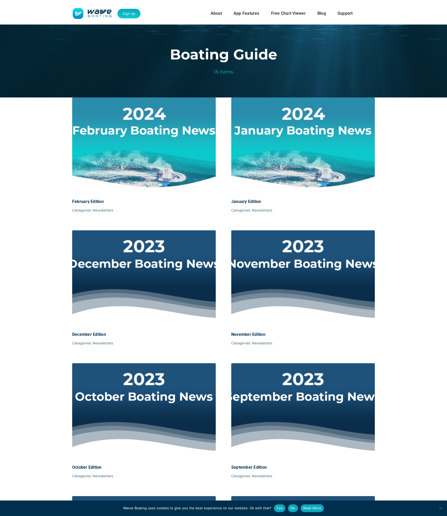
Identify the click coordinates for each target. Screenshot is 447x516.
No (292, 508)
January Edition (246, 201)
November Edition (248, 334)
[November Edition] (303, 233)
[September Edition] (303, 366)
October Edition (87, 467)
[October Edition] (144, 366)
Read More (312, 508)
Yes (280, 508)
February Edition (88, 201)
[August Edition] (144, 499)
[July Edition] (303, 499)
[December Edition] (144, 233)
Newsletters (103, 210)
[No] (440, 508)
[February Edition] (144, 100)
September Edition (249, 467)
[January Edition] (303, 100)
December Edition (89, 334)
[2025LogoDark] (92, 9)
